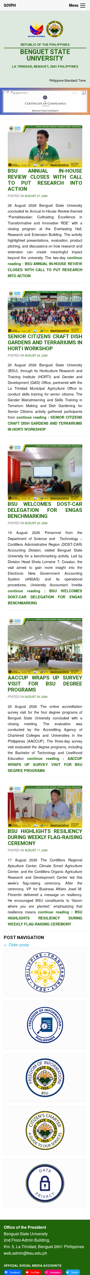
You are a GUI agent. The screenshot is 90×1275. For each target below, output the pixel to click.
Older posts (16, 945)
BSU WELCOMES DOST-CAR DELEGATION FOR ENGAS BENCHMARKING (45, 510)
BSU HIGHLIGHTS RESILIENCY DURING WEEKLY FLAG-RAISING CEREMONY (45, 837)
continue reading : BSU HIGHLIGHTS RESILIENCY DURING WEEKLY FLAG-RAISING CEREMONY (45, 917)
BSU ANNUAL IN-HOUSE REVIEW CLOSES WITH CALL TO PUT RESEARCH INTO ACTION (45, 180)
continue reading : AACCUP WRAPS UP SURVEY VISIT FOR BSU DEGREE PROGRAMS (45, 764)
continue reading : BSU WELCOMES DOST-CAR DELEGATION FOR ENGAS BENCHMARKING (45, 596)
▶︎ (86, 102)
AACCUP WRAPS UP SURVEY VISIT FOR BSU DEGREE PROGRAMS (45, 684)
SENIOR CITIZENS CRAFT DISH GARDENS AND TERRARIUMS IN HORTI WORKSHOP (45, 342)
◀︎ (7, 102)
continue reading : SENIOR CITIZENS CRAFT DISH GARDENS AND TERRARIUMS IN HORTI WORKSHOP (45, 423)
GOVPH (10, 5)
